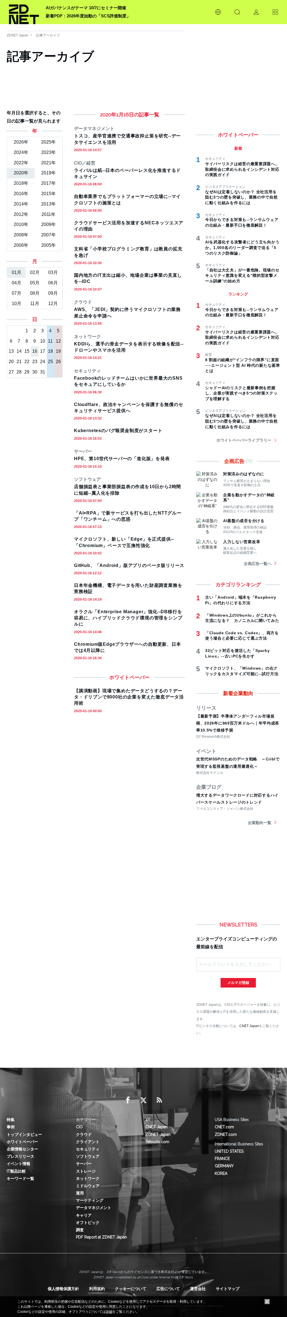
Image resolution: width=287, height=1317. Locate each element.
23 (34, 361)
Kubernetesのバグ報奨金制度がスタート (118, 430)
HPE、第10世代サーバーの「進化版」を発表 (122, 458)
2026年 (21, 142)
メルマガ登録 (238, 983)
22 (26, 361)
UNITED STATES (229, 1151)
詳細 (109, 1312)
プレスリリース (20, 1156)
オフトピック (87, 1222)
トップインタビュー (24, 1134)
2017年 (48, 183)
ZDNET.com (226, 1134)
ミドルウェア (87, 1186)
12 (58, 341)
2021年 (48, 162)
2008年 (21, 234)
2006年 (21, 245)
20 (11, 361)
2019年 (48, 172)
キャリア (84, 1215)
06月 (53, 282)
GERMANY (224, 1166)
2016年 (21, 193)
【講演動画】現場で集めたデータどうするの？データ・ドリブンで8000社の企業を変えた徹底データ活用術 (129, 697)
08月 (35, 293)
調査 (80, 1230)
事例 (11, 1127)
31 (42, 372)
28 (19, 372)
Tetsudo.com (157, 1142)
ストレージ (86, 1171)
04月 (16, 282)
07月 (16, 293)
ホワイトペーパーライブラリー (243, 440)
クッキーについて (130, 1288)
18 (50, 351)
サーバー (84, 1163)
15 (26, 351)
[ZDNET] (24, 12)
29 (26, 372)
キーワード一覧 (20, 1178)
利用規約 (97, 1288)
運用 (80, 1193)
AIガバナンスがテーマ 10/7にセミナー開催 (86, 7)
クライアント (87, 1142)
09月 (53, 293)
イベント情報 (18, 1163)
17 (42, 351)
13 (11, 351)
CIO (79, 1127)
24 (42, 361)
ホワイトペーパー (22, 1142)
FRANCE (222, 1158)
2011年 (48, 214)
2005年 (48, 245)
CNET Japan (249, 1026)
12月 (53, 303)
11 (50, 341)
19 (58, 351)
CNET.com (224, 1127)
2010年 (21, 224)
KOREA (221, 1173)
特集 (11, 1119)
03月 (53, 272)
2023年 (48, 152)
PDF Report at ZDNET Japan (101, 1237)
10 (42, 341)
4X (147, 1119)
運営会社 (198, 1288)
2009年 (48, 224)
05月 (35, 282)
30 (34, 372)
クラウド (84, 1134)
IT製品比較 (16, 1171)
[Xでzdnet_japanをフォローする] (143, 1100)
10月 (16, 303)
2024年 (21, 152)
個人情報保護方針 (63, 1288)
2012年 (21, 214)
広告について (168, 1288)
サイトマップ (227, 1288)
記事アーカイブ (48, 35)
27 (11, 372)
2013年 (48, 204)
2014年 (21, 204)
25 (50, 361)
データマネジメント (93, 1207)
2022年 (21, 162)
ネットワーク (87, 1178)
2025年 (48, 142)
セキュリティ (87, 1149)
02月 (35, 272)
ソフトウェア (87, 1156)
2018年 (21, 183)
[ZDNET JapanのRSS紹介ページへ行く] (159, 1100)
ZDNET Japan (17, 35)
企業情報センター (22, 1149)
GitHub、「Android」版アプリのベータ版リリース (129, 565)
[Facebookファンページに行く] (127, 1100)
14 (19, 351)
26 (58, 361)
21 (19, 361)
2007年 (48, 234)
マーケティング (89, 1200)
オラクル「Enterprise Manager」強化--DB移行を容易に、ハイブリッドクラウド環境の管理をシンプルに (128, 618)
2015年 (48, 193)
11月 (34, 303)
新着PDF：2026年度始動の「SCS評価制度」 (88, 15)
